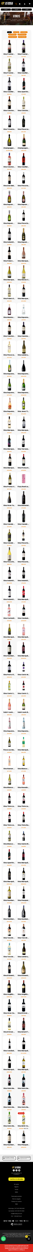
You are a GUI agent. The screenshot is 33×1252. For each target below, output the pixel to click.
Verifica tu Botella (16, 1179)
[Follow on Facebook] (14, 1170)
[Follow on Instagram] (16, 1170)
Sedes (16, 1192)
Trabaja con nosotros (16, 1201)
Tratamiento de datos (16, 1196)
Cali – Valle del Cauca (16, 1216)
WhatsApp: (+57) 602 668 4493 (16, 1208)
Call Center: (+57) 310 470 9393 (16, 1211)
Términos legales (16, 1199)
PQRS (16, 1204)
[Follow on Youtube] (19, 1170)
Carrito (16, 1189)
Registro (16, 1187)
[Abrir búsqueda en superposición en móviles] (16, 4)
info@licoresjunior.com (16, 1213)
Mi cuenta (16, 1184)
